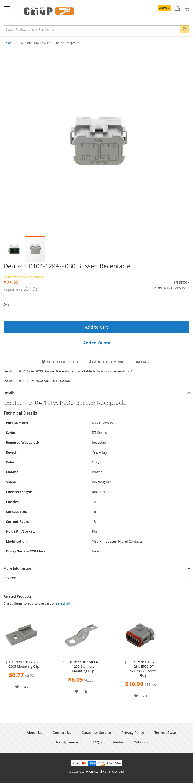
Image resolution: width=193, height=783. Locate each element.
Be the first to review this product (24, 277)
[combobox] (96, 29)
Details (9, 393)
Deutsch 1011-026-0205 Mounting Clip (23, 664)
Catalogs (140, 742)
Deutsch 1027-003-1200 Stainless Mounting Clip (83, 666)
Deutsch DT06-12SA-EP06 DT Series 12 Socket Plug (143, 669)
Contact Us (61, 732)
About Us (34, 732)
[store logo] (46, 11)
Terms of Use (165, 732)
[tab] (96, 392)
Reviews (10, 577)
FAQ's (97, 742)
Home (8, 43)
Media (118, 742)
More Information (18, 568)
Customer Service (96, 732)
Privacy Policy (132, 732)
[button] (164, 8)
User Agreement (68, 742)
